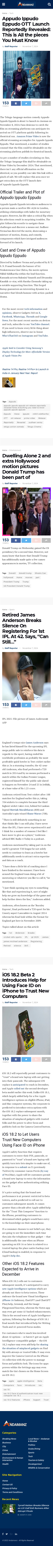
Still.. (26, 946)
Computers (9, 1385)
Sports (12, 610)
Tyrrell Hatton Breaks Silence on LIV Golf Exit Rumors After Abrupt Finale (33, 1508)
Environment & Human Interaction (12, 1459)
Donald (12, 573)
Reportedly (9, 422)
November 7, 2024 (30, 46)
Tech (11, 13)
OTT (5, 418)
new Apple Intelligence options (19, 1288)
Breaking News (9, 1439)
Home (4, 13)
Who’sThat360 (10, 335)
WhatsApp (19, 316)
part (37, 578)
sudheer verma (35, 422)
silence (17, 946)
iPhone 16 (8, 1300)
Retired (7, 946)
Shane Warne (34, 813)
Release (41, 418)
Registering (36, 941)
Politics (31, 1445)
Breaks (31, 933)
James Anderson (34, 742)
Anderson (20, 933)
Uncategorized (35, 1464)
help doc (15, 1255)
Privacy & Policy (9, 1488)
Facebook (7, 316)
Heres (16, 414)
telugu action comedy (14, 427)
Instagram (27, 335)
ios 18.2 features (12, 1400)
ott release (16, 418)
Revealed (21, 422)
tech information (33, 309)
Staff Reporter (11, 46)
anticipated (19, 1084)
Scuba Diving (34, 1449)
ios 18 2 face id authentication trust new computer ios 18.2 (23, 1395)
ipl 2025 (35, 937)
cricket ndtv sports (13, 937)
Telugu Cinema (34, 427)
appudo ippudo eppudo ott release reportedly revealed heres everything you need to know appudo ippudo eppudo (25, 408)
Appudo (12, 402)
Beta (40, 1381)
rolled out (19, 1088)
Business (6, 1442)
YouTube (43, 335)
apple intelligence (25, 1381)
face (19, 1385)
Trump (26, 582)
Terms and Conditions (12, 1492)
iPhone (26, 1400)
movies (28, 578)
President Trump (11, 582)
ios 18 (7, 1390)
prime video (29, 418)
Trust (46, 1400)
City (4, 1446)
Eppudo (7, 414)
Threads (30, 316)
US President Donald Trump (17, 586)
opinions (6, 312)
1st (10, 933)
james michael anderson (15, 941)
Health (5, 1464)
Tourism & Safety (36, 1460)
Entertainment (15, 450)
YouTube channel (39, 324)
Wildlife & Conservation (39, 1468)
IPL (26, 937)
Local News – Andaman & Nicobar (38, 1440)
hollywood (8, 578)
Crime (5, 1450)
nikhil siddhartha (41, 414)
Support (36, 1400)
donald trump (25, 573)
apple (11, 1381)
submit (23, 1167)
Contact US (7, 1484)
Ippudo (26, 414)
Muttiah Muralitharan (21, 809)
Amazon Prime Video (27, 136)
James (45, 937)
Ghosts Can (40, 573)
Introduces (30, 1385)
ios (40, 1385)
